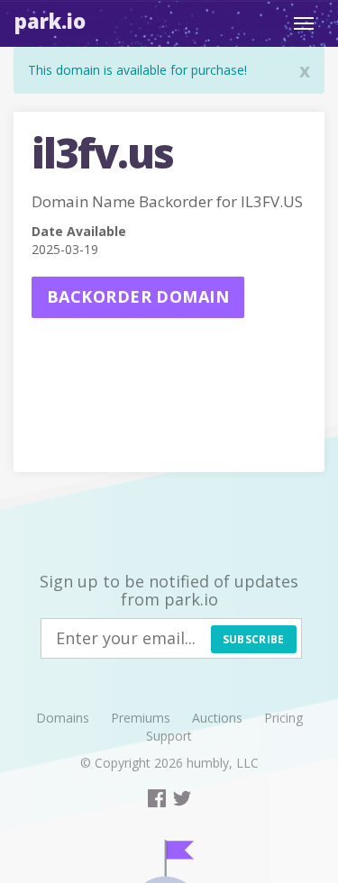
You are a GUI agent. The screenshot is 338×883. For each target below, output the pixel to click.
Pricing (283, 717)
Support (169, 735)
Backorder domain (138, 296)
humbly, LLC (223, 762)
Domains (62, 717)
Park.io (50, 20)
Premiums (140, 717)
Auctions (217, 717)
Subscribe (254, 639)
